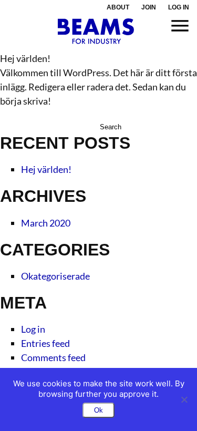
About (118, 7)
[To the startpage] (96, 31)
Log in (178, 7)
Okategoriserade (55, 276)
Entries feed (45, 343)
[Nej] (184, 399)
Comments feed (53, 357)
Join (148, 7)
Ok (98, 410)
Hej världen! (46, 169)
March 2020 (45, 223)
